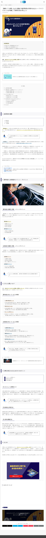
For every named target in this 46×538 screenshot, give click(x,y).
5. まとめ (6, 104)
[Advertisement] (23, 495)
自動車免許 (5, 507)
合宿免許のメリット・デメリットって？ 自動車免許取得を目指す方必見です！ (27, 360)
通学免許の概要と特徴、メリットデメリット (14, 91)
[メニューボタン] (44, 2)
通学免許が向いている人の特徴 (11, 95)
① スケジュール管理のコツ (11, 100)
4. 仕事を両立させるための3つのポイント (13, 98)
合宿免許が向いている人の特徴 (11, 97)
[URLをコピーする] (39, 526)
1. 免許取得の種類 (8, 88)
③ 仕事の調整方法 (9, 103)
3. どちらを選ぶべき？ (9, 94)
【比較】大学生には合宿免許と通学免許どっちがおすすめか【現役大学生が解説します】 (27, 170)
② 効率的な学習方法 (10, 101)
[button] (7, 526)
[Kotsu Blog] (23, 2)
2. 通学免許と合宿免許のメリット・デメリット (14, 89)
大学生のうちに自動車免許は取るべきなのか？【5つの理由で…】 (25, 76)
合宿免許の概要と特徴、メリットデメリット (14, 92)
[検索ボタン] (2, 2)
